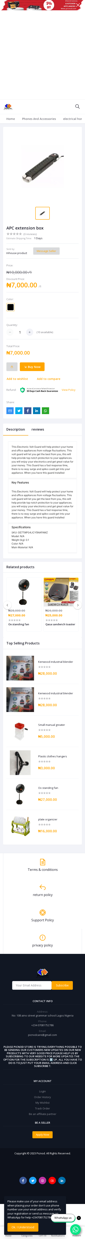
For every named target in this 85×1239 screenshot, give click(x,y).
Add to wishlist (17, 379)
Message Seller (46, 251)
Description (15, 429)
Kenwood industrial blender (55, 662)
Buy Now (33, 367)
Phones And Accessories (39, 119)
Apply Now (42, 1134)
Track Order (42, 1108)
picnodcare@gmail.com (42, 1035)
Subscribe (62, 985)
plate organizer (47, 819)
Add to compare (48, 379)
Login (42, 1091)
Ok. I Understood (23, 1227)
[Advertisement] (42, 54)
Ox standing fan (48, 788)
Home (10, 119)
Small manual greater (51, 725)
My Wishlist (42, 1102)
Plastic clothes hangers (52, 756)
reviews (38, 429)
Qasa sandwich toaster (60, 624)
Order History (42, 1097)
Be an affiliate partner (42, 1114)
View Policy (69, 390)
